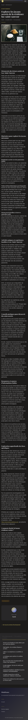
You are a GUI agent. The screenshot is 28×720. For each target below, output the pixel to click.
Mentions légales (5, 709)
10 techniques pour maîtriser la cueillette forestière (13, 657)
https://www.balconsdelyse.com (9, 522)
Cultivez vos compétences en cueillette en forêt (13, 652)
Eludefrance (5, 692)
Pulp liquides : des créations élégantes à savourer (12, 647)
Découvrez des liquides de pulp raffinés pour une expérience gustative (13, 643)
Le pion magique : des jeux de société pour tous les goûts (13, 666)
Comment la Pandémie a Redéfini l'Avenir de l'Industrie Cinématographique (13, 670)
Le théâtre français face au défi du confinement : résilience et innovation (12, 675)
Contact (3, 711)
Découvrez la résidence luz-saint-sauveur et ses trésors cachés (13, 679)
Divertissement (9, 4)
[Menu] (25, 1)
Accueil (2, 4)
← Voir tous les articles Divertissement (10, 624)
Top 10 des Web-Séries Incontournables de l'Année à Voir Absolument (13, 661)
